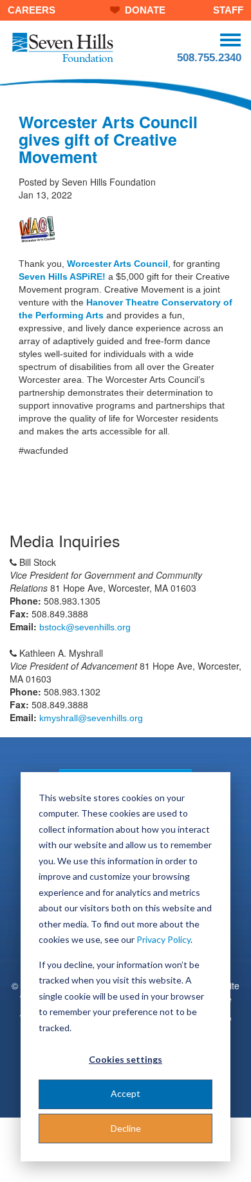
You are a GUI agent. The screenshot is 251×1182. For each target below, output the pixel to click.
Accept (125, 1093)
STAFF (228, 10)
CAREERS (31, 10)
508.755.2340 (209, 58)
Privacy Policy (163, 939)
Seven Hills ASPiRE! (62, 276)
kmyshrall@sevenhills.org (91, 718)
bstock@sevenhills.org (85, 627)
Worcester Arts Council (117, 263)
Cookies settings (125, 1059)
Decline (126, 1128)
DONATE (145, 10)
